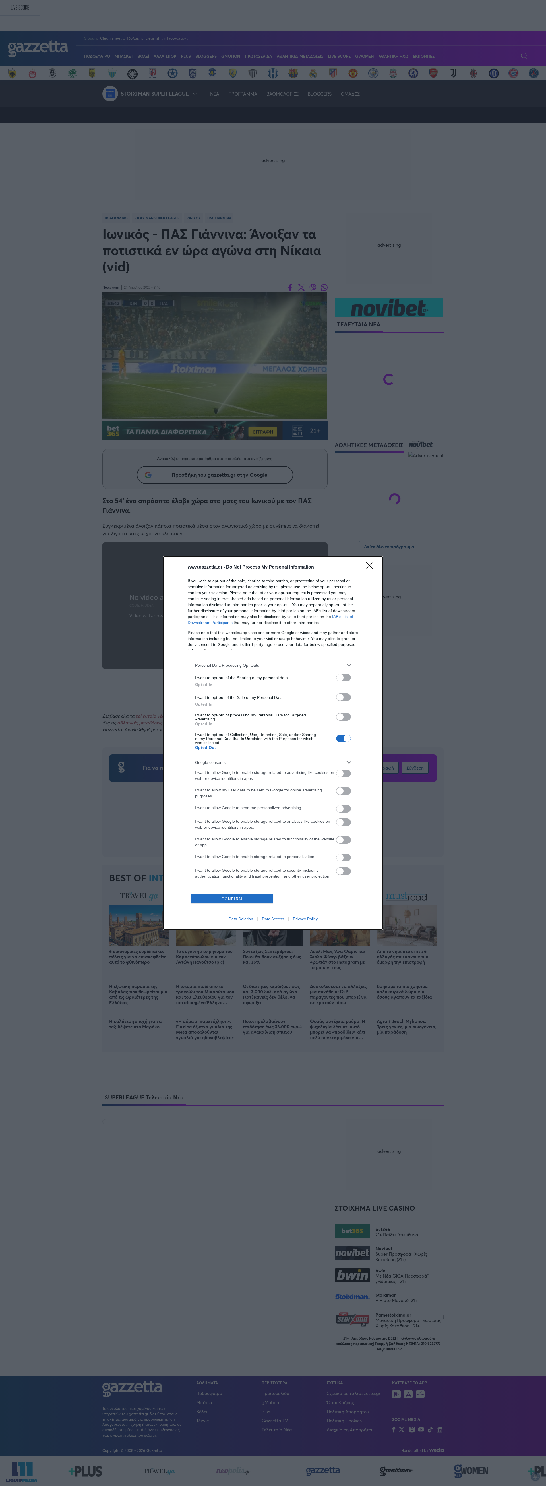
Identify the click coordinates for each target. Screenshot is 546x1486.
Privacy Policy (305, 919)
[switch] (343, 677)
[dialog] (273, 743)
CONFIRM (232, 899)
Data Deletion (241, 919)
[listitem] (273, 665)
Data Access (273, 919)
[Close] (371, 567)
